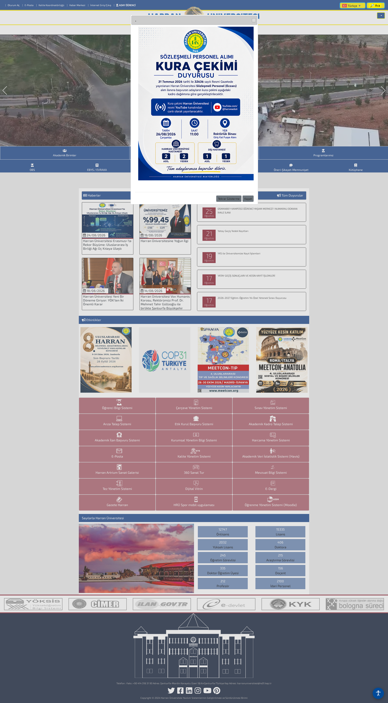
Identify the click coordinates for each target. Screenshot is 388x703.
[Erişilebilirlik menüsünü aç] (378, 693)
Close (254, 20)
